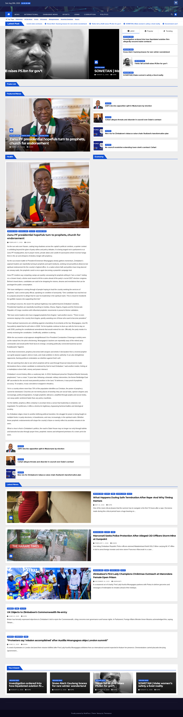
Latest (132, 31)
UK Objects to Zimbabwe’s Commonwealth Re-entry (37, 612)
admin (31, 147)
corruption (90, 14)
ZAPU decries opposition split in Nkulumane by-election (128, 106)
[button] (172, 14)
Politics (104, 14)
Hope (36, 74)
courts (107, 493)
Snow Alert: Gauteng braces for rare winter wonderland (146, 52)
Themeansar (107, 713)
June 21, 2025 (14, 644)
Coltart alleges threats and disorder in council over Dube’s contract (133, 120)
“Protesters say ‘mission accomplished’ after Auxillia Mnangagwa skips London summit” (57, 640)
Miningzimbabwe (54, 19)
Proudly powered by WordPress (81, 713)
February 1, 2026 (102, 543)
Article (36, 19)
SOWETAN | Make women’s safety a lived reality (143, 75)
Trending (169, 31)
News (17, 14)
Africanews (43, 19)
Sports (66, 14)
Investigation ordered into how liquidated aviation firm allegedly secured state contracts (146, 40)
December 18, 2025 (102, 581)
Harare (77, 19)
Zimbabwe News (50, 14)
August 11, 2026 (24, 74)
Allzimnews (19, 19)
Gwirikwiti (117, 581)
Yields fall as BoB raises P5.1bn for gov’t (151, 64)
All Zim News (28, 19)
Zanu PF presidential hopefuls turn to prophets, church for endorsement (47, 141)
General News (25, 135)
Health (129, 493)
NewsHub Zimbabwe (67, 19)
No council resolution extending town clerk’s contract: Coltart (130, 147)
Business (10, 608)
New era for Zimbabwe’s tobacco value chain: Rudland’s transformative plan (137, 134)
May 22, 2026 (100, 505)
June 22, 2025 (14, 616)
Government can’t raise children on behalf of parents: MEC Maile (63, 69)
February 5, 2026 (18, 147)
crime (77, 14)
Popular (150, 31)
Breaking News (21, 63)
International (31, 14)
